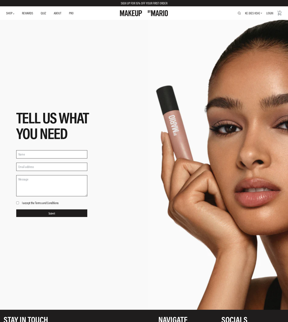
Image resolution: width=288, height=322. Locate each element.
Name (21, 154)
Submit (51, 213)
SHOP (9, 13)
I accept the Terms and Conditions (40, 203)
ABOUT (57, 13)
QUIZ (43, 13)
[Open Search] (239, 13)
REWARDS (27, 13)
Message (23, 179)
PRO (71, 13)
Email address (26, 166)
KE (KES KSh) (252, 13)
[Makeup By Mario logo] (143, 13)
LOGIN (269, 13)
